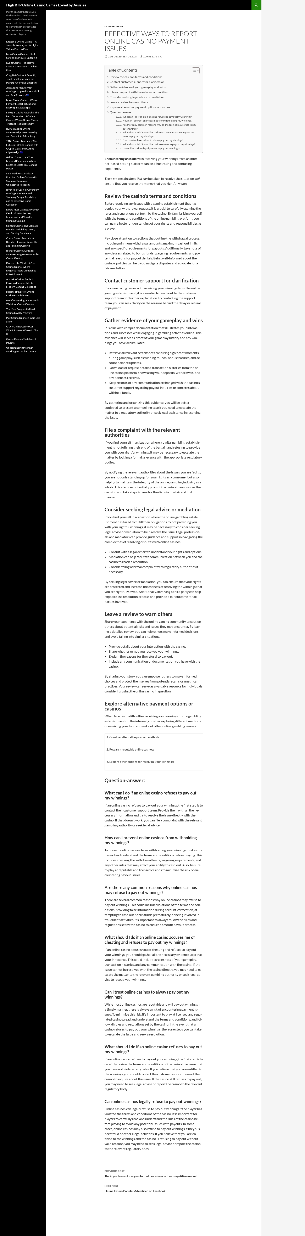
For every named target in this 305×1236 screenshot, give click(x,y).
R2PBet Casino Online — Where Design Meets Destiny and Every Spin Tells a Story (21, 132)
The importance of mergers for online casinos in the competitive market (151, 1173)
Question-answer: (121, 112)
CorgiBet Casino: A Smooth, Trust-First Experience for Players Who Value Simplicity (21, 79)
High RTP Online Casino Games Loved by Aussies (46, 5)
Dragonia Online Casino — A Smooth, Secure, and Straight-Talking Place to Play (22, 45)
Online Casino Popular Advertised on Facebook (135, 1188)
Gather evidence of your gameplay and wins (138, 87)
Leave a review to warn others (129, 102)
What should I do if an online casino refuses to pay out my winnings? (159, 144)
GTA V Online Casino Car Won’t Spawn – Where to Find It (22, 330)
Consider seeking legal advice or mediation (137, 97)
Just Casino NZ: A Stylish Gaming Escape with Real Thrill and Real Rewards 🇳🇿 (22, 91)
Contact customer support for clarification (137, 82)
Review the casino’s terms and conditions (136, 77)
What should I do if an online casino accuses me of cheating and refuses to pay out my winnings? (158, 134)
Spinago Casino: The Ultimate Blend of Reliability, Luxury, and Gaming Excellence (22, 229)
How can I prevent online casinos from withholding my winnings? (157, 120)
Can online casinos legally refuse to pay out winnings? (151, 148)
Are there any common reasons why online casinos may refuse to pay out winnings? (159, 126)
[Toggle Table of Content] (194, 70)
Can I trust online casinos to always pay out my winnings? (153, 140)
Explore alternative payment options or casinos (140, 107)
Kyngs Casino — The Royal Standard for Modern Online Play (21, 66)
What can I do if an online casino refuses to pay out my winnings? (157, 116)
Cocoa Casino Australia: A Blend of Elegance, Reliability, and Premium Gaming (22, 242)
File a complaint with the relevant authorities (138, 92)
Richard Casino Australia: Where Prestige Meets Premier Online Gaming (22, 254)
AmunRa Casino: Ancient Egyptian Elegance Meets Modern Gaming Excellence (21, 283)
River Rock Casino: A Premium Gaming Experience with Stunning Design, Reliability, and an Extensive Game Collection (22, 197)
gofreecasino (114, 26)
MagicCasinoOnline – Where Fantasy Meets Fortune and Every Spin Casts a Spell (22, 104)
